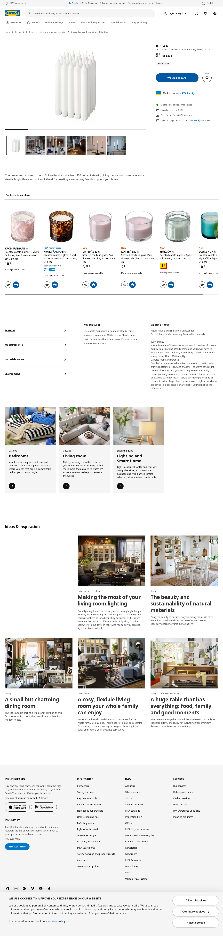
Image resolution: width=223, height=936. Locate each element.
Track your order (86, 792)
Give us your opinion (88, 866)
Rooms (18, 32)
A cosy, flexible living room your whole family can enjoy (108, 706)
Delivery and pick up (183, 792)
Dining (154, 591)
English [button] (210, 3)
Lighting (97, 591)
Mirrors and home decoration (53, 32)
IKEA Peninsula (133, 860)
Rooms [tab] (36, 22)
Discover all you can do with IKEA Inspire (26, 798)
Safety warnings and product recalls (96, 853)
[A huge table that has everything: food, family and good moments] (184, 663)
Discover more (13, 838)
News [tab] (72, 22)
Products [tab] (16, 22)
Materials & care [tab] (14, 359)
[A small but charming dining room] (38, 663)
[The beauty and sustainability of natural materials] (184, 561)
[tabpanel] (151, 359)
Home (7, 32)
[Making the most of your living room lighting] (111, 561)
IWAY (127, 872)
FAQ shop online (86, 823)
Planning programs (183, 816)
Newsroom (131, 853)
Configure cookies (193, 911)
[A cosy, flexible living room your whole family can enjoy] (111, 663)
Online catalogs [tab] (54, 22)
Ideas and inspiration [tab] (92, 22)
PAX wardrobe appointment (140, 3)
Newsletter (131, 847)
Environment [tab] (12, 373)
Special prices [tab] (119, 22)
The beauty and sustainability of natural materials (181, 603)
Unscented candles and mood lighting (89, 32)
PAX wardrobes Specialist (186, 810)
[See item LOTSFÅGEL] (100, 226)
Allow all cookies (195, 900)
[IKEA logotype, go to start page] (12, 13)
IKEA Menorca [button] (16, 3)
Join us (128, 798)
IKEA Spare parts (86, 847)
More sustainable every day (139, 835)
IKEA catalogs (132, 810)
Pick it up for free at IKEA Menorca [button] (176, 115)
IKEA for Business (88, 3)
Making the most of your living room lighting (109, 600)
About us (130, 785)
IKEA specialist (181, 804)
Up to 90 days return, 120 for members (185, 120)
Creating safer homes (136, 841)
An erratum (83, 860)
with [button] (179, 93)
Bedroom (30, 32)
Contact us (83, 785)
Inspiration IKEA (133, 816)
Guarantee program (87, 835)
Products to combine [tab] (18, 195)
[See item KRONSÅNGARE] (22, 226)
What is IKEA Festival (136, 878)
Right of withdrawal (87, 829)
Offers (128, 823)
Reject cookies (196, 922)
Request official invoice (89, 804)
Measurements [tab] (14, 344)
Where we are (132, 792)
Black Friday (131, 866)
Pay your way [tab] (139, 22)
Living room (83, 591)
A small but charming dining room (32, 702)
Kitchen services (181, 798)
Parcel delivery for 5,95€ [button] (172, 110)
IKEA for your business (137, 829)
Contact (159, 3)
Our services (179, 785)
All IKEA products (134, 804)
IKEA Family (73, 3)
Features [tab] (10, 330)
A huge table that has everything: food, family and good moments (181, 706)
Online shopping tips (88, 816)
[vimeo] (32, 888)
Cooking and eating (170, 693)
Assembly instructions (88, 841)
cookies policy (55, 921)
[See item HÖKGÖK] (178, 226)
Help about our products (90, 810)
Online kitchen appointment (112, 3)
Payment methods (87, 798)
